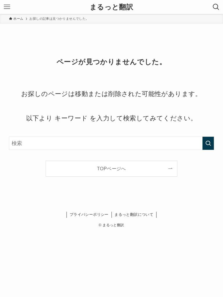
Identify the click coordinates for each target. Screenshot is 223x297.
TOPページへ (111, 168)
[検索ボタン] (216, 7)
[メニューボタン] (7, 7)
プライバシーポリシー (89, 214)
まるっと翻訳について (133, 214)
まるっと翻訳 (111, 6)
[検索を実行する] (208, 143)
